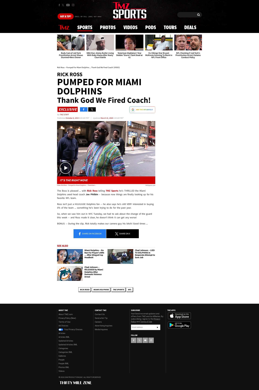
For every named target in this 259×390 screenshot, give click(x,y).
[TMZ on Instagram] (73, 5)
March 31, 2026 (106, 118)
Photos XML (64, 367)
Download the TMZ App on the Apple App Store (179, 315)
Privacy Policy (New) (67, 318)
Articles (62, 333)
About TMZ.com (66, 314)
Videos (130, 27)
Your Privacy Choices (73, 329)
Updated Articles (66, 341)
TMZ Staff (64, 114)
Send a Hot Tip (101, 318)
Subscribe (157, 327)
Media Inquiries (101, 329)
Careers (98, 322)
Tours (170, 27)
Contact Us (100, 314)
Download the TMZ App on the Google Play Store (179, 325)
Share (92, 233)
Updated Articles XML (68, 345)
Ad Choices (63, 326)
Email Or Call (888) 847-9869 (88, 17)
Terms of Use (64, 322)
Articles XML (64, 337)
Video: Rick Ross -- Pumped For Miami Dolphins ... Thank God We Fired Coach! (76, 185)
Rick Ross (84, 289)
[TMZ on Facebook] (59, 5)
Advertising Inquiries (103, 326)
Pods (150, 27)
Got (65, 16)
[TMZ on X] (63, 5)
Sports (84, 27)
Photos (108, 27)
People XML (64, 363)
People (61, 360)
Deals (190, 27)
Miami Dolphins (101, 289)
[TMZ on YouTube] (145, 340)
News (64, 27)
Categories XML (65, 352)
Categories (63, 348)
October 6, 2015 (72, 118)
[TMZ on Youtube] (68, 5)
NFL (129, 289)
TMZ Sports (112, 190)
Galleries (62, 356)
